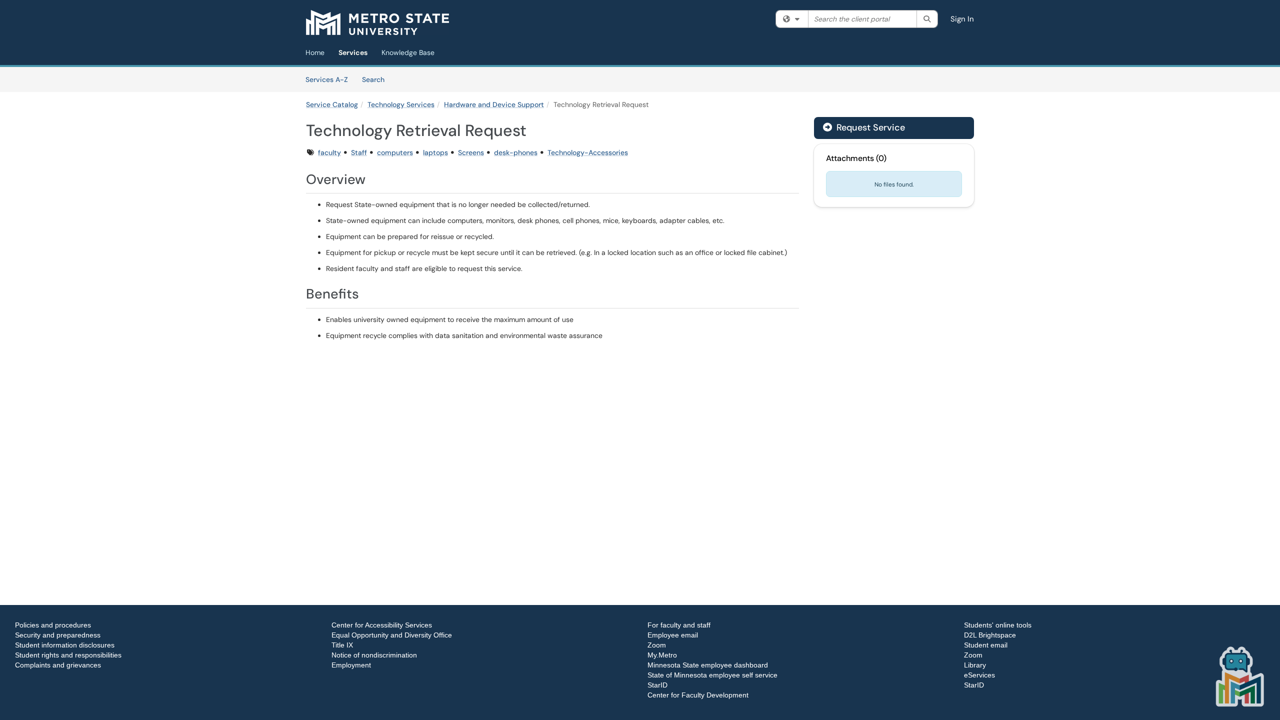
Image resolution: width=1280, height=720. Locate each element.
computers (395, 152)
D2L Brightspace (990, 635)
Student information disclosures (64, 645)
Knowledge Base (408, 52)
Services (353, 52)
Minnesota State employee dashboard (708, 665)
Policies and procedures (53, 625)
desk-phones (516, 152)
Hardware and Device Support (494, 104)
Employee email (673, 635)
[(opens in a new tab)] (377, 22)
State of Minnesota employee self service (713, 675)
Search (377, 79)
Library (975, 665)
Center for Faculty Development (698, 695)
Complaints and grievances (58, 665)
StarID (658, 685)
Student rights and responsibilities (68, 655)
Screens (471, 152)
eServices (979, 675)
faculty (329, 152)
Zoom (657, 645)
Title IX (342, 645)
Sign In (962, 19)
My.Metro (662, 655)
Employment (351, 665)
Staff (359, 152)
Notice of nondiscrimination (374, 655)
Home (315, 52)
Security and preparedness (57, 635)
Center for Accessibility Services (382, 625)
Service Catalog (332, 104)
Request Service (869, 128)
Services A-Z (327, 79)
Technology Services (401, 104)
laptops (435, 152)
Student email (986, 645)
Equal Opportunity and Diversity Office (392, 635)
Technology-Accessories (588, 152)
